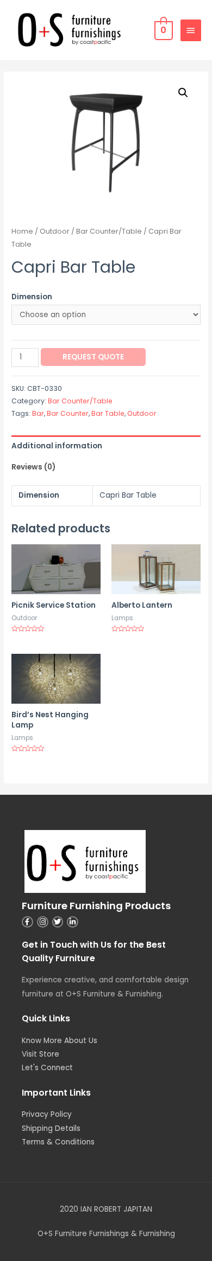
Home (22, 231)
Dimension (31, 297)
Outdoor (55, 231)
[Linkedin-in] (72, 922)
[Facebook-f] (27, 922)
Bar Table (107, 413)
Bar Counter (68, 413)
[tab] (106, 445)
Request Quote (93, 357)
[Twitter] (58, 922)
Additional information (56, 446)
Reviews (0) (33, 467)
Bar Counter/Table (109, 231)
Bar (38, 413)
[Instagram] (42, 922)
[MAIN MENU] (190, 30)
